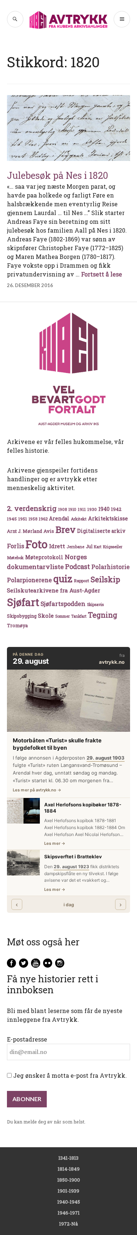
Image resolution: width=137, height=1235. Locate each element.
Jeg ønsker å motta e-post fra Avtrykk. (69, 1075)
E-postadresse (27, 1039)
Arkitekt (79, 519)
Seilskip (105, 579)
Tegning (102, 615)
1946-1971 (69, 1212)
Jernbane (75, 546)
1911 (82, 509)
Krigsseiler (112, 546)
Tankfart (79, 616)
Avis (48, 531)
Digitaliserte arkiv (101, 531)
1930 (92, 509)
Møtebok (15, 557)
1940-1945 (68, 1201)
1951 (22, 519)
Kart (98, 546)
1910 (72, 509)
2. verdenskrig (32, 508)
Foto (36, 544)
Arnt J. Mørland (24, 531)
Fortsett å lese (101, 274)
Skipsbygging (22, 616)
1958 (32, 519)
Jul (89, 546)
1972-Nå (68, 1223)
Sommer (62, 616)
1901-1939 (68, 1190)
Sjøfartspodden (63, 603)
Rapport (81, 580)
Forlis (15, 546)
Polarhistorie (110, 567)
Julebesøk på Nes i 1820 (57, 175)
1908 (62, 509)
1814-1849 (69, 1169)
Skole (46, 615)
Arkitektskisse (108, 518)
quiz (62, 578)
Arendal (59, 518)
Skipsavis (95, 604)
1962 (43, 519)
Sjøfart (23, 602)
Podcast (77, 566)
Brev (66, 529)
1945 (12, 519)
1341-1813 (68, 1158)
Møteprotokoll (44, 557)
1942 (116, 509)
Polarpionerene (29, 580)
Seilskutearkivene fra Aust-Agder (53, 590)
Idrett (57, 546)
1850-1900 (68, 1179)
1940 (104, 508)
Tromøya (17, 625)
